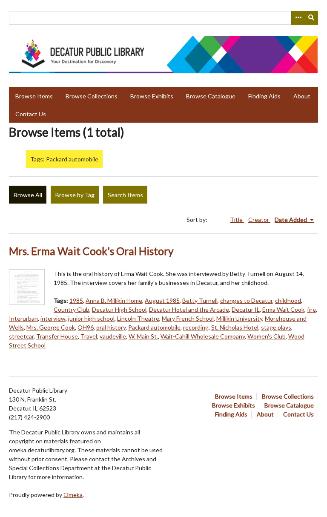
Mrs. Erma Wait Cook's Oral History (91, 251)
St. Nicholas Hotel (234, 327)
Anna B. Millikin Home (114, 300)
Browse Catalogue (210, 96)
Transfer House (57, 336)
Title (237, 219)
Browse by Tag (75, 194)
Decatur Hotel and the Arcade (189, 309)
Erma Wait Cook (283, 309)
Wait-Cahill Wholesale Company (203, 336)
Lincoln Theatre (138, 318)
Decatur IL (246, 309)
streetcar (21, 336)
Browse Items (34, 96)
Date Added (291, 219)
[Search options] (298, 18)
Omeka (73, 494)
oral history (111, 327)
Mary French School (188, 318)
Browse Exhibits (151, 96)
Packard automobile (154, 327)
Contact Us (30, 114)
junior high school (91, 318)
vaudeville (113, 336)
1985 (76, 300)
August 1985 (162, 300)
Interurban (23, 318)
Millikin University (239, 318)
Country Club (71, 309)
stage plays (276, 327)
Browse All (28, 194)
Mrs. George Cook (50, 327)
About (301, 96)
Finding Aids (264, 96)
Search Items (125, 194)
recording (196, 327)
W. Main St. (143, 336)
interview (53, 318)
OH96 (85, 327)
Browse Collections (92, 96)
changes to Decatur (246, 300)
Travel (88, 336)
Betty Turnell (200, 300)
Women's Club (266, 336)
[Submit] (311, 18)
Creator (259, 219)
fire (311, 309)
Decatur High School (119, 309)
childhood (288, 300)
